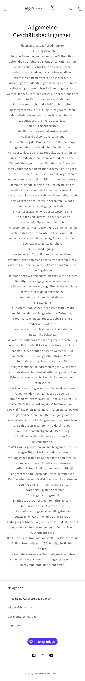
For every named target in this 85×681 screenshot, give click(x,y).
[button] (5, 8)
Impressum (15, 625)
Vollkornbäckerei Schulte (46, 673)
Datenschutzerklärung (22, 616)
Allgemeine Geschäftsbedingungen (30, 598)
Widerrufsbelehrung (21, 607)
